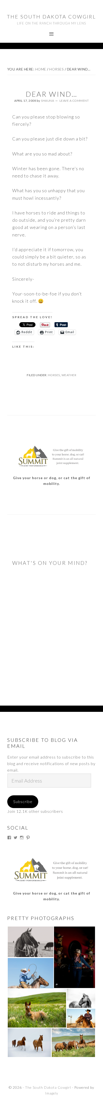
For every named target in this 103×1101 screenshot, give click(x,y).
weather (69, 375)
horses (54, 375)
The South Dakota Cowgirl (51, 16)
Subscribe (22, 801)
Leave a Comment (74, 100)
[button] (30, 942)
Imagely (51, 1093)
